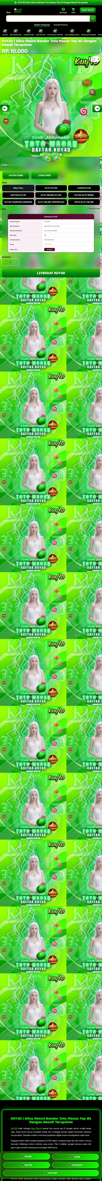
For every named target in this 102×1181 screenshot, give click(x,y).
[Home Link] (21, 10)
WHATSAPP (77, 1164)
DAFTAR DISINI (16, 175)
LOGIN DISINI (44, 175)
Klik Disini (49, 249)
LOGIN (77, 1156)
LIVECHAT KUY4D (51, 273)
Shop (8, 12)
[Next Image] (97, 108)
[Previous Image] (5, 108)
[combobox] (48, 19)
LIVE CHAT (53, 1173)
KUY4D (14, 1128)
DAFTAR (28, 1164)
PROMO (28, 1156)
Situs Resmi (36, 1128)
